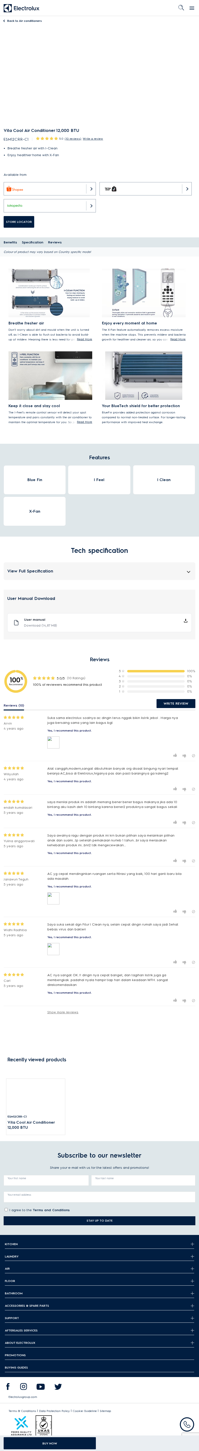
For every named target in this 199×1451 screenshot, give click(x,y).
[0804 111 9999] (187, 1424)
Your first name (17, 1178)
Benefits (10, 242)
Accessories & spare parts (27, 1305)
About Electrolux (20, 1343)
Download (40, 625)
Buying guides (16, 1367)
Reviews (55, 242)
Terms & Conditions (22, 1411)
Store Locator (19, 222)
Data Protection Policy (54, 1411)
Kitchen (11, 1244)
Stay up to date (100, 1220)
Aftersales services (21, 1330)
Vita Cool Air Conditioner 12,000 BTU (31, 1124)
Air (7, 1268)
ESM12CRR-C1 (17, 1116)
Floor (10, 1281)
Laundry (12, 1256)
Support (12, 1318)
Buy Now (49, 1443)
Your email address (19, 1194)
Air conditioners (24, 21)
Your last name (104, 1178)
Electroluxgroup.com (22, 1397)
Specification (32, 242)
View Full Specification (30, 570)
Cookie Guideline (85, 1411)
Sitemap (105, 1411)
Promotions (15, 1355)
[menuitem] (8, 1387)
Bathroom (14, 1293)
